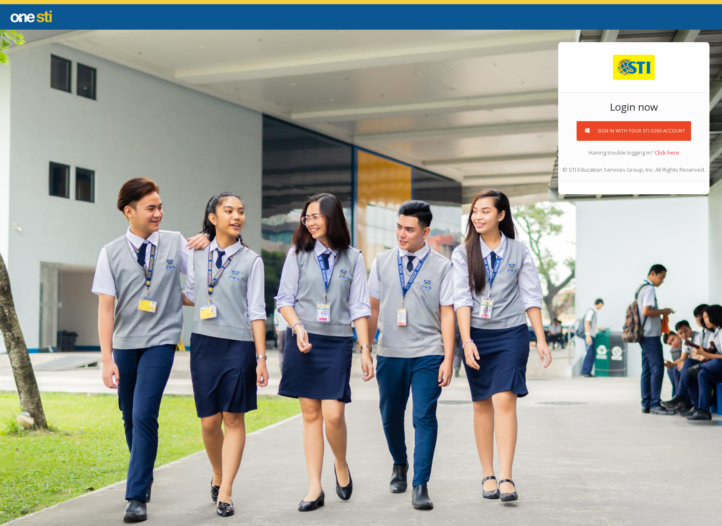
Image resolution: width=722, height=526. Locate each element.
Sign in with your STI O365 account (641, 130)
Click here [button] (666, 152)
